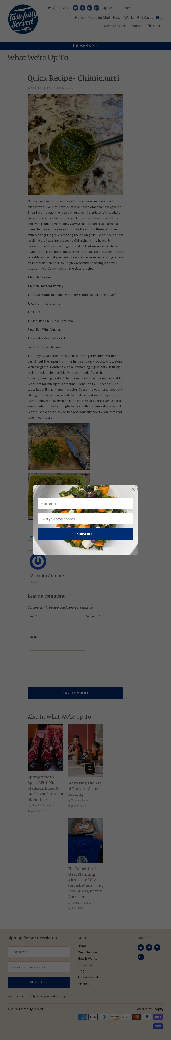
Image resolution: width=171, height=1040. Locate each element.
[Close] (133, 489)
